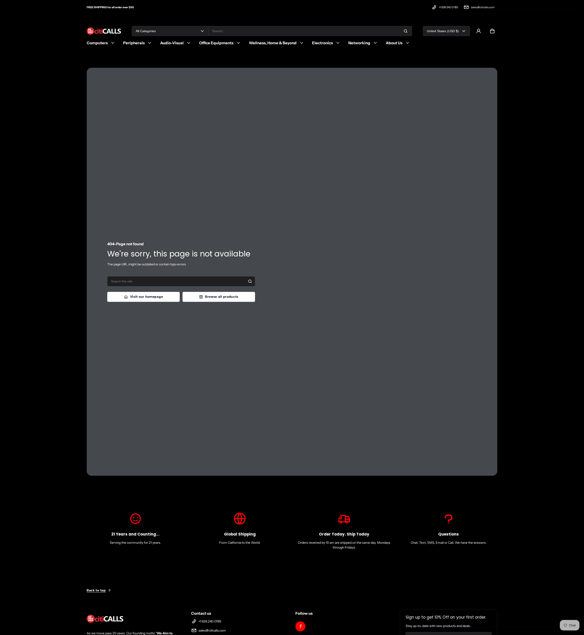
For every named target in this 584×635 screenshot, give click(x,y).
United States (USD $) (443, 31)
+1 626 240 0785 (448, 7)
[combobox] (310, 31)
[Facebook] (300, 626)
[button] (492, 31)
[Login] (479, 31)
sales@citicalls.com (483, 7)
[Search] (250, 281)
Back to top (96, 590)
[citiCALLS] (104, 31)
